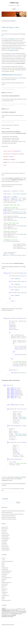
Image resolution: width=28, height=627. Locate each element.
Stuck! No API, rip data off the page (9, 517)
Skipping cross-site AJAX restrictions (9, 519)
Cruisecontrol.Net (5, 572)
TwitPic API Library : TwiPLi (10, 27)
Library (17, 477)
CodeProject (16, 488)
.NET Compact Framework (7, 561)
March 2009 (4, 545)
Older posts (5, 498)
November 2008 (5, 549)
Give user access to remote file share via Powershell (12, 514)
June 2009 (4, 541)
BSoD (3, 566)
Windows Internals (5, 600)
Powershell (4, 589)
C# (3, 559)
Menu (14, 8)
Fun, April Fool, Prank (6, 577)
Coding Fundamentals (6, 571)
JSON (3, 580)
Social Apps (4, 592)
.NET (13, 488)
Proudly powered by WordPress (8, 624)
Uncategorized (5, 595)
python (3, 590)
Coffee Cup (14, 3)
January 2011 (4, 533)
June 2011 (4, 532)
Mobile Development (6, 582)
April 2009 (4, 543)
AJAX (2, 562)
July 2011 (3, 530)
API (2, 564)
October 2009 (4, 536)
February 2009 (4, 546)
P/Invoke (3, 585)
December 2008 (5, 548)
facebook (4, 576)
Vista (3, 597)
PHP (2, 587)
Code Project (4, 567)
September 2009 (5, 538)
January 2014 (4, 527)
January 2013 (4, 528)
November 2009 (5, 535)
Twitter (3, 593)
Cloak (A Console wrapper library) (8, 515)
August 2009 (4, 540)
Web (3, 598)
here (5, 485)
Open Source (4, 584)
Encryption (4, 574)
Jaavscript (4, 579)
